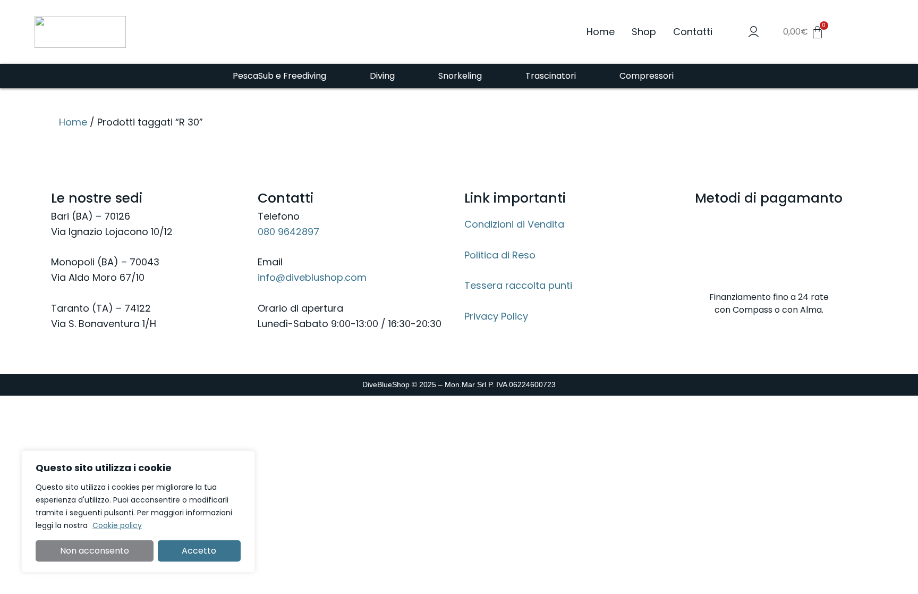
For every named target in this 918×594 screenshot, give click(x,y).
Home (600, 31)
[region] (138, 511)
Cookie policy (117, 525)
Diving (382, 76)
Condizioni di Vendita (514, 224)
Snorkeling (460, 76)
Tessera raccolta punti (518, 285)
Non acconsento (94, 551)
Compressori (646, 76)
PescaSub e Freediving (279, 76)
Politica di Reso (500, 255)
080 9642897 (288, 231)
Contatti (692, 31)
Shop (644, 31)
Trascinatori (550, 76)
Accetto (199, 551)
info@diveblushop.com (312, 277)
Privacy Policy (496, 316)
